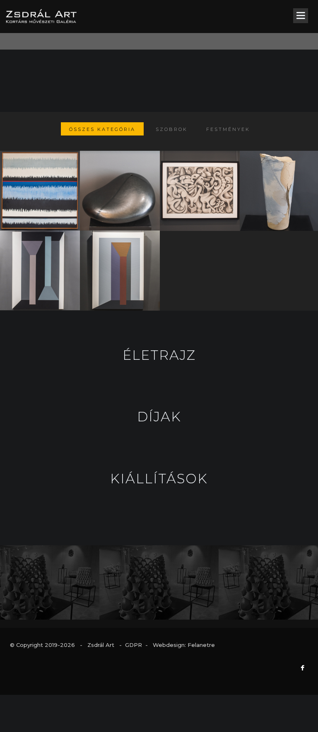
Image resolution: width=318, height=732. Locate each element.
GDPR (133, 645)
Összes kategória (102, 129)
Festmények (228, 129)
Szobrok (172, 129)
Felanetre (201, 645)
